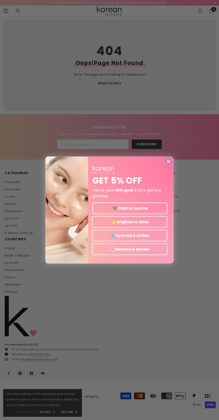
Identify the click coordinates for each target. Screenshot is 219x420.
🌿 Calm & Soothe (130, 208)
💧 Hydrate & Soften (129, 235)
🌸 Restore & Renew (130, 249)
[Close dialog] (168, 161)
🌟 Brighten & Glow (130, 222)
